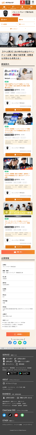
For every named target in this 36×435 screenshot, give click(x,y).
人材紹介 (24, 403)
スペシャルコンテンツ (21, 367)
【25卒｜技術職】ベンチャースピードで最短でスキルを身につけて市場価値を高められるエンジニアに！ (17, 130)
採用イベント (14, 401)
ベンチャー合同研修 (16, 403)
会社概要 (5, 387)
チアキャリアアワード (8, 424)
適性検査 (21, 364)
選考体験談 (12, 367)
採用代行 (25, 405)
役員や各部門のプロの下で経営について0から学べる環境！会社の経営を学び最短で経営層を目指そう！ (17, 85)
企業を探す (9, 361)
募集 (28, 19)
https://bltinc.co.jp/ (7, 316)
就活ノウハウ (6, 367)
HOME (2, 348)
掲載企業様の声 (6, 401)
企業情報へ (19, 334)
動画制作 (20, 405)
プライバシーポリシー (8, 389)
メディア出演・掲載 (20, 387)
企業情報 (10, 24)
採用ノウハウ (21, 401)
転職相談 (5, 369)
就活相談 (29, 367)
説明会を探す (22, 358)
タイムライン (10, 364)
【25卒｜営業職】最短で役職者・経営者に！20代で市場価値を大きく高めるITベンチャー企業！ (17, 175)
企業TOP (5, 19)
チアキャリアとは (11, 383)
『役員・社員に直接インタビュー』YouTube (14, 322)
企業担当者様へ (10, 397)
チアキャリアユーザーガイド (20, 369)
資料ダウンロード (7, 403)
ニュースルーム (11, 387)
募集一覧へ (19, 252)
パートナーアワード (27, 424)
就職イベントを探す (24, 361)
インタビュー (19, 28)
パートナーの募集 (18, 424)
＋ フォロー (16, 14)
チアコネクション (7, 405)
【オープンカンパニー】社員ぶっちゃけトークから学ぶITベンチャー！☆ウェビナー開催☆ (17, 223)
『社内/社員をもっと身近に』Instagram (13, 324)
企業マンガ (10, 369)
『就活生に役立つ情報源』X (10, 326)
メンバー (28, 24)
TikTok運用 (14, 405)
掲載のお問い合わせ (26, 397)
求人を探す (9, 358)
